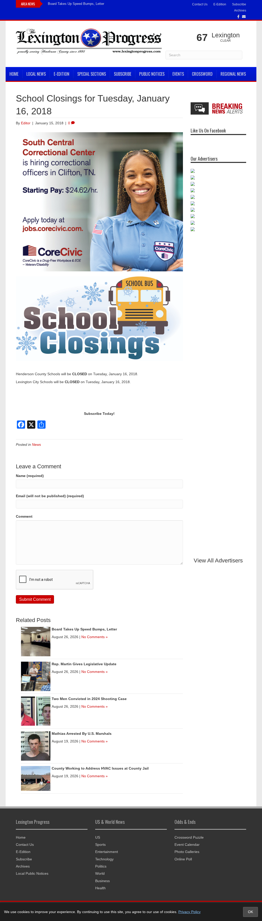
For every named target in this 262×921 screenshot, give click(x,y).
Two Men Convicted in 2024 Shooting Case (89, 699)
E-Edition (219, 4)
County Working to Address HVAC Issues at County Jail (100, 768)
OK (250, 912)
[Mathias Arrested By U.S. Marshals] (35, 746)
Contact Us (200, 4)
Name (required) (30, 476)
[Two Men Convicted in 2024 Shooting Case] (35, 711)
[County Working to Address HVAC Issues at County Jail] (35, 778)
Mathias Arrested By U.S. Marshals (82, 733)
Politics (100, 866)
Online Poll (183, 859)
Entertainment (106, 852)
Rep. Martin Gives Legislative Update (84, 664)
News (36, 444)
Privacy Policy (189, 912)
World (100, 873)
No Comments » (94, 637)
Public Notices (152, 74)
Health (100, 888)
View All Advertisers (218, 560)
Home (13, 74)
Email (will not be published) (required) (50, 496)
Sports (100, 844)
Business (102, 881)
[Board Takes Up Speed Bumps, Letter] (35, 641)
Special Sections (91, 74)
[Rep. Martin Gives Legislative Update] (35, 676)
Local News (36, 74)
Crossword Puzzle (189, 837)
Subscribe (239, 4)
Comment (24, 516)
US (97, 837)
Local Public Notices (32, 873)
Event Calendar (187, 844)
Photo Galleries (186, 852)
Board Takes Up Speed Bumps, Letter (76, 4)
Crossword (202, 74)
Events (178, 74)
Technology (104, 859)
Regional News (233, 74)
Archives (240, 10)
